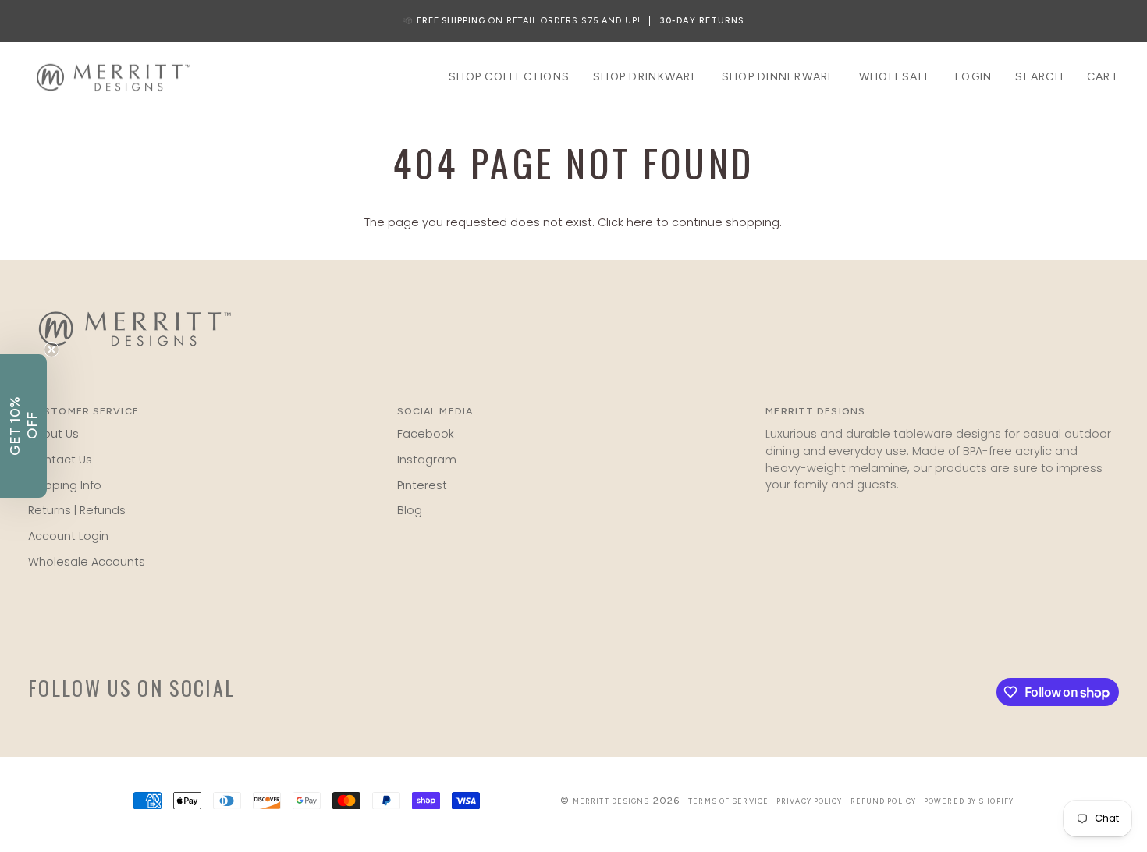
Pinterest (422, 485)
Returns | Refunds (77, 510)
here (640, 222)
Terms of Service (728, 801)
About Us (53, 434)
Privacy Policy (809, 801)
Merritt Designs (611, 801)
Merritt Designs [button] (815, 411)
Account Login (68, 536)
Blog (409, 510)
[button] (509, 77)
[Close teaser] (51, 349)
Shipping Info (64, 485)
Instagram (426, 459)
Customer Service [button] (83, 411)
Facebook (425, 434)
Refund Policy (883, 801)
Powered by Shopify (969, 801)
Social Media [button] (435, 411)
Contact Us (60, 459)
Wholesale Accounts (86, 562)
